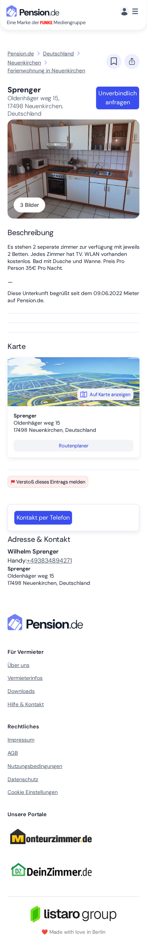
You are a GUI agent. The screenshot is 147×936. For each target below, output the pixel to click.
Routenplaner (74, 445)
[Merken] (113, 61)
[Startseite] (47, 622)
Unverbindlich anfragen (117, 97)
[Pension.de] (34, 10)
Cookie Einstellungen (33, 792)
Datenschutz (23, 779)
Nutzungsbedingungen (35, 766)
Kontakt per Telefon (43, 518)
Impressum (21, 739)
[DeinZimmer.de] (51, 880)
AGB (13, 752)
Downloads (21, 691)
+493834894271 (49, 560)
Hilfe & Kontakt (26, 704)
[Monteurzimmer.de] (51, 847)
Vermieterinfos (25, 677)
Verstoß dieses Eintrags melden (50, 482)
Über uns (18, 665)
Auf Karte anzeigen (110, 394)
